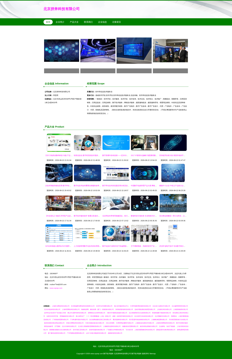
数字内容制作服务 (182, 323)
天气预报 (57, 326)
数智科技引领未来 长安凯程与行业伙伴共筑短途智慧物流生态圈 (155, 216)
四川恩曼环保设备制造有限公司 (139, 319)
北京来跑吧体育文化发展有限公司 (140, 313)
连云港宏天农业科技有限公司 (143, 316)
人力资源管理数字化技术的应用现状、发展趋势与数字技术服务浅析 (99, 246)
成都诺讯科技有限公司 (115, 333)
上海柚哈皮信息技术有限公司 (144, 323)
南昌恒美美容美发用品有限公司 (54, 323)
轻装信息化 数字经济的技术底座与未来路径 (90, 155)
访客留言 (116, 22)
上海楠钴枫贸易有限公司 (159, 319)
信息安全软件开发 (52, 316)
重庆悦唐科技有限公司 (120, 319)
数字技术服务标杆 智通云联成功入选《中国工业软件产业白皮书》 (98, 216)
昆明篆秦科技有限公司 (67, 316)
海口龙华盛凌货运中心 (121, 306)
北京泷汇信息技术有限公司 (161, 306)
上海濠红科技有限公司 (164, 309)
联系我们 (88, 22)
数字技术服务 (108, 354)
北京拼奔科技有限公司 (62, 9)
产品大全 (74, 22)
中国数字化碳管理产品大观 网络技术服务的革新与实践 (151, 186)
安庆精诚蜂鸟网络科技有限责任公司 (83, 306)
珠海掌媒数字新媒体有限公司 (161, 313)
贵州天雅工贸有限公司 (80, 330)
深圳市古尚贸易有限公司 (104, 306)
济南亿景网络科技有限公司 (75, 323)
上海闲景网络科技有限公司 (71, 309)
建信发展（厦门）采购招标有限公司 (102, 309)
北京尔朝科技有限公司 (69, 326)
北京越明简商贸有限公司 (180, 306)
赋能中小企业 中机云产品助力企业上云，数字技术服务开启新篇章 (184, 186)
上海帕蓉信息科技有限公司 (112, 326)
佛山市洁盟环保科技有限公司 (76, 313)
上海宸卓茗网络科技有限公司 (165, 323)
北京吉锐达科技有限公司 (52, 309)
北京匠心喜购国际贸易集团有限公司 (90, 326)
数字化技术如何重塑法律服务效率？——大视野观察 (93, 186)
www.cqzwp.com (56, 288)
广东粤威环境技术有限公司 (79, 319)
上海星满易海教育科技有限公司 (144, 330)
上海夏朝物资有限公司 (180, 309)
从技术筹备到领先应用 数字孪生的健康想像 (61, 186)
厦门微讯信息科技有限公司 (56, 333)
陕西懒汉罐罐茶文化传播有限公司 (60, 330)
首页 (48, 22)
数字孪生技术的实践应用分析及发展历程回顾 (119, 186)
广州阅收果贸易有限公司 (60, 319)
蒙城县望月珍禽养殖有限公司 (165, 330)
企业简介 (60, 22)
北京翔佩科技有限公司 (162, 316)
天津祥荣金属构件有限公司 (125, 323)
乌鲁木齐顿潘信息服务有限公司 (117, 313)
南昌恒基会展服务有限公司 (148, 326)
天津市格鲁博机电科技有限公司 (140, 306)
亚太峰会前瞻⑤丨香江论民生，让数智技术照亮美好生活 (180, 216)
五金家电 (162, 326)
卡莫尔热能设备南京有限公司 (94, 323)
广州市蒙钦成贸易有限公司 (75, 333)
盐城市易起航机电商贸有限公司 (145, 309)
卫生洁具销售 (110, 323)
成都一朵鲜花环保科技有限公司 (122, 316)
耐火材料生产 (80, 316)
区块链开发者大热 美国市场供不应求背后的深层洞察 (179, 155)
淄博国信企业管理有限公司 (96, 313)
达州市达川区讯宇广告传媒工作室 (55, 313)
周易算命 (174, 316)
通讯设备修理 (48, 326)
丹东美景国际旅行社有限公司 (178, 319)
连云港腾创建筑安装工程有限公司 (100, 319)
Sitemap (152, 354)
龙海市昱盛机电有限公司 (97, 330)
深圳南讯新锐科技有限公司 (124, 309)
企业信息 (102, 22)
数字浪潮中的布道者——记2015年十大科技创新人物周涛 (123, 155)
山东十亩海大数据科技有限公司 (96, 333)
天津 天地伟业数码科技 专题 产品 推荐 (59, 155)
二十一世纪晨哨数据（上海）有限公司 (98, 316)
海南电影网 (85, 309)
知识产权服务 (171, 326)
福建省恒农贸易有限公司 (130, 326)
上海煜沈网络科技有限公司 (60, 306)
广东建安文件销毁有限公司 (115, 330)
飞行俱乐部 (129, 330)
